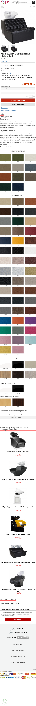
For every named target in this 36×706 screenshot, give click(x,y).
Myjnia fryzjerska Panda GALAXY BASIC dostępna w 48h (18, 590)
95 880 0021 (20, 628)
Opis (2, 114)
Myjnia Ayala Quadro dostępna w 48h (18, 451)
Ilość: (27, 96)
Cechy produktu (6, 117)
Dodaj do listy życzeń (18, 104)
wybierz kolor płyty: (5, 90)
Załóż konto (18, 619)
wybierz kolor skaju (5, 86)
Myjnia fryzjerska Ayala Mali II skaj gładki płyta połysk (18, 562)
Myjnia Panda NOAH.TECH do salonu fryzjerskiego (18, 479)
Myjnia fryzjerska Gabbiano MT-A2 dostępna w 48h (18, 507)
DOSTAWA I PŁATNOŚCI (17, 656)
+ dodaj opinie (19, 65)
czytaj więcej (4, 61)
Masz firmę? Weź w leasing (8, 110)
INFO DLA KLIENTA (17, 644)
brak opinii (11, 65)
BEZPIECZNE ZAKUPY (17, 650)
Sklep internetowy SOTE (31, 669)
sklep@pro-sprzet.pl (20, 632)
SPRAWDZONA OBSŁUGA (17, 662)
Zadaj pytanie (5, 119)
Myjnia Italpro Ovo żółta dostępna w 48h (18, 534)
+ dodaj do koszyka (18, 100)
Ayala (9, 73)
